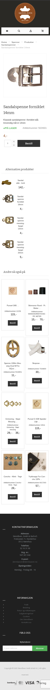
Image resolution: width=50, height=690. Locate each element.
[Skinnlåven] (25, 13)
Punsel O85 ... (13, 305)
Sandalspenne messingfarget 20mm (20, 247)
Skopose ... (37, 363)
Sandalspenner (8, 45)
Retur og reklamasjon (26, 610)
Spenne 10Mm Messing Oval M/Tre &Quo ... (12, 366)
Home (4, 42)
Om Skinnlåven (26, 619)
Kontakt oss (26, 622)
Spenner (16, 42)
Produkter (29, 42)
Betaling (26, 607)
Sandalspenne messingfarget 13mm (20, 223)
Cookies (26, 616)
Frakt (26, 604)
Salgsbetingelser (26, 613)
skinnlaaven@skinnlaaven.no (25, 562)
